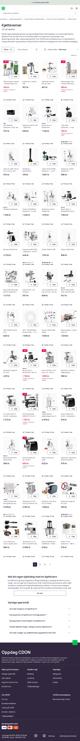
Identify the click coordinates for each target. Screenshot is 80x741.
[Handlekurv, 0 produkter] (71, 8)
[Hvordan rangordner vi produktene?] (45, 49)
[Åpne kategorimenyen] (76, 8)
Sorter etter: (53, 49)
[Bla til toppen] (75, 642)
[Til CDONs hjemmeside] (3, 8)
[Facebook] (44, 736)
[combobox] (40, 13)
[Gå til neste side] (50, 564)
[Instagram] (35, 736)
